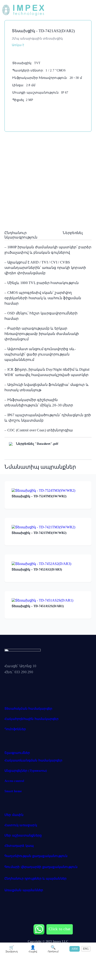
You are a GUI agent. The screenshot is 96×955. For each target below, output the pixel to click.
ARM (74, 948)
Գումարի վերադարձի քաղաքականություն (40, 867)
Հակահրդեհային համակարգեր (31, 719)
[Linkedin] (43, 682)
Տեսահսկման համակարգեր (28, 708)
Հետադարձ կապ (19, 845)
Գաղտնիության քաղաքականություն (35, 856)
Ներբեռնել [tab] (73, 233)
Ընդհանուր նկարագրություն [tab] (20, 235)
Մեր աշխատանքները (23, 835)
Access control (14, 781)
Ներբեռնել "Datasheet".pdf (37, 443)
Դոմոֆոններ (15, 729)
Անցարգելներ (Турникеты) (25, 770)
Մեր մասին (13, 815)
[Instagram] (26, 682)
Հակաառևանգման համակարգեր (33, 760)
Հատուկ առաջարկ (20, 825)
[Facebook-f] (10, 682)
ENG (86, 948)
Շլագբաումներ (17, 752)
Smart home (13, 791)
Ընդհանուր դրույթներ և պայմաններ (35, 878)
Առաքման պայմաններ (23, 890)
